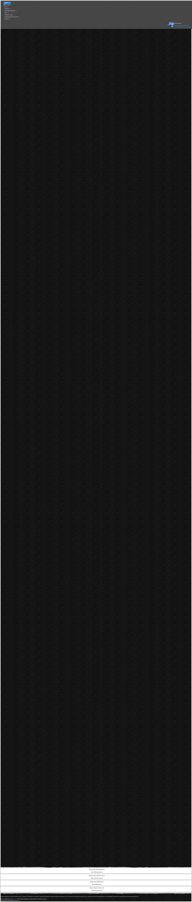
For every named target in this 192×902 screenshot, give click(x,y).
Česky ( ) (185, 25)
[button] (175, 23)
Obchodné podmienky (10, 11)
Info (6, 6)
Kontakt (7, 19)
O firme (8, 4)
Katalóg (7, 8)
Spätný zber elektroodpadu (12, 17)
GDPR (6, 13)
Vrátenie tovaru (9, 15)
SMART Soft (13, 899)
